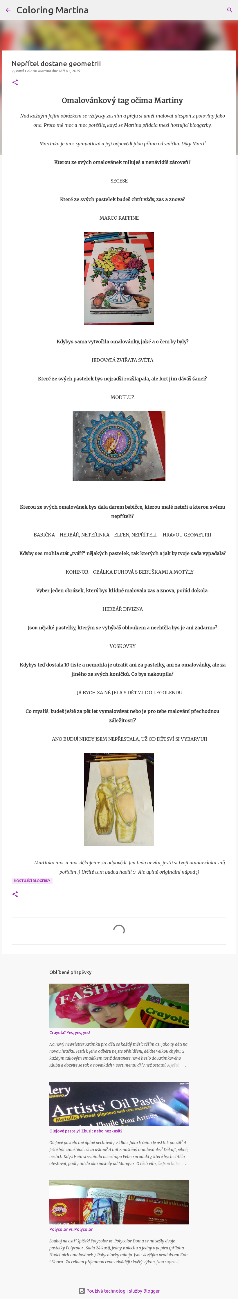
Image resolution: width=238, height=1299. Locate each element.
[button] (15, 83)
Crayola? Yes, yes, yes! (69, 1032)
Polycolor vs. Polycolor (71, 1229)
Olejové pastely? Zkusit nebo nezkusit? (85, 1131)
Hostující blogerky (32, 881)
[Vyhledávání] (96, 10)
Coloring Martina (52, 10)
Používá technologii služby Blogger (122, 1290)
